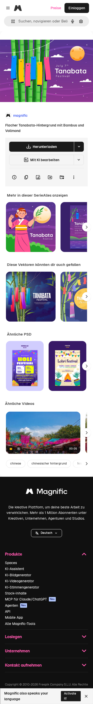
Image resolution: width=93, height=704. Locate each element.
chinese (15, 464)
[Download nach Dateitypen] (79, 147)
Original (32, 42)
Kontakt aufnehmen (23, 665)
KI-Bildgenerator (18, 575)
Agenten (15, 605)
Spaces (11, 563)
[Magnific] (46, 492)
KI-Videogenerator (19, 581)
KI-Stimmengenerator (22, 587)
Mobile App (14, 617)
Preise (56, 8)
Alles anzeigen (55, 195)
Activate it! (70, 696)
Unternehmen (17, 650)
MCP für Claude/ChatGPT (30, 599)
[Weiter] (86, 227)
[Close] (86, 696)
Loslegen (13, 636)
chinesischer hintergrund (49, 464)
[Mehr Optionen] (74, 177)
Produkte (13, 554)
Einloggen (76, 8)
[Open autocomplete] (11, 21)
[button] (46, 533)
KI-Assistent (14, 569)
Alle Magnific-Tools (20, 623)
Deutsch (46, 533)
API (7, 611)
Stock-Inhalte (16, 593)
